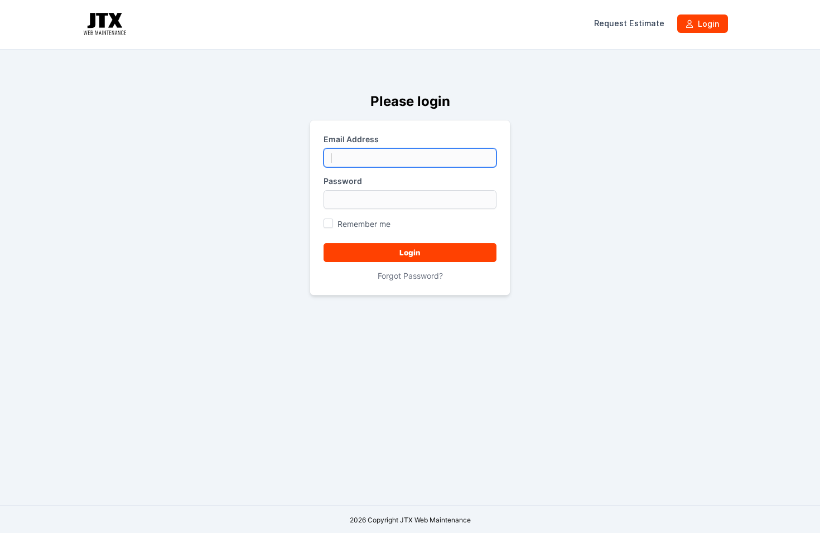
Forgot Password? (410, 275)
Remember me (363, 224)
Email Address (351, 139)
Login (707, 23)
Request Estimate (629, 23)
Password (343, 181)
